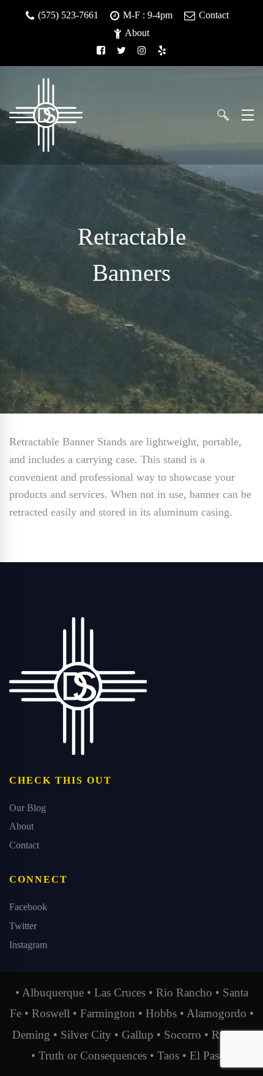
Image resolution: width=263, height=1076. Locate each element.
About (136, 33)
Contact (212, 15)
